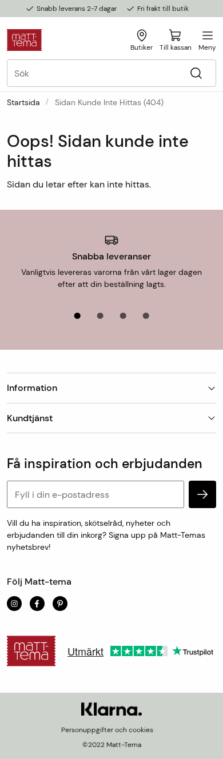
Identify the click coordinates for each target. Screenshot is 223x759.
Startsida (23, 102)
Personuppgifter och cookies (107, 729)
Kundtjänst (30, 418)
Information (32, 388)
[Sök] (195, 73)
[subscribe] (202, 494)
